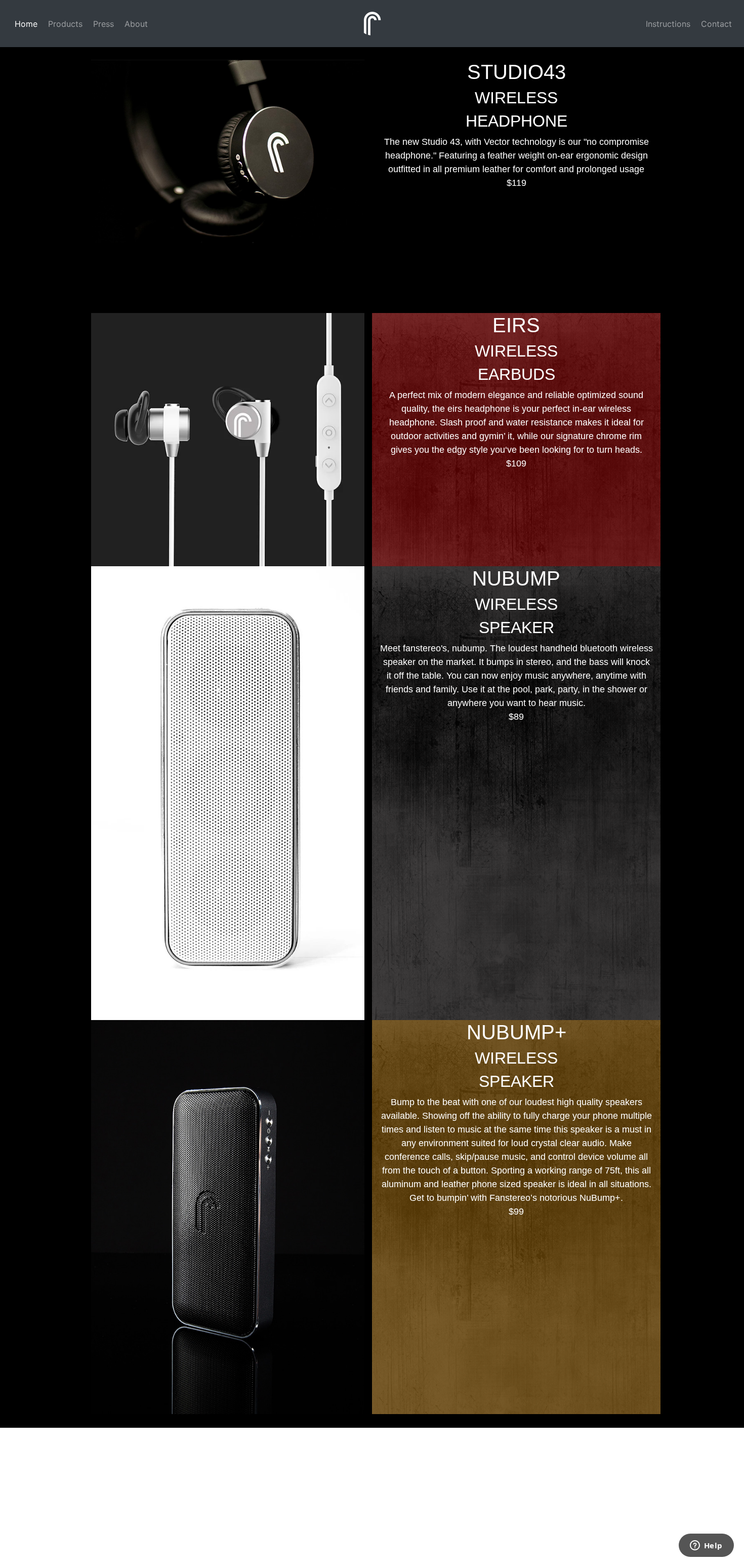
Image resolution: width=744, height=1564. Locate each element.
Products (64, 24)
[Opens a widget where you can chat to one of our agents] (706, 1546)
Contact (715, 24)
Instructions (666, 24)
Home (24, 24)
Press (102, 24)
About (135, 24)
